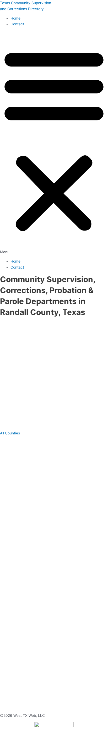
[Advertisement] (54, 374)
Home (15, 18)
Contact (17, 24)
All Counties (10, 433)
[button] (54, 143)
